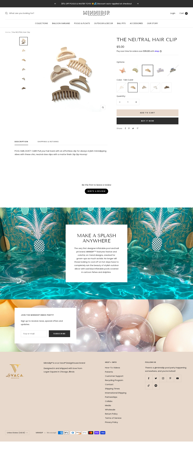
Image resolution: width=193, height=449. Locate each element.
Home (8, 32)
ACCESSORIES (136, 23)
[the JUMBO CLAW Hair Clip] (160, 66)
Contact (109, 384)
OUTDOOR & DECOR (103, 23)
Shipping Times (112, 388)
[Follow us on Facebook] (148, 378)
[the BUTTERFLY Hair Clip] (122, 66)
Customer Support (114, 376)
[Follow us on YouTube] (177, 378)
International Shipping (115, 392)
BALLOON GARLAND (61, 23)
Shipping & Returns (48, 142)
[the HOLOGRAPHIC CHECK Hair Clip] (172, 66)
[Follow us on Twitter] (156, 378)
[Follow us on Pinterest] (170, 378)
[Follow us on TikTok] (148, 385)
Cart (183, 13)
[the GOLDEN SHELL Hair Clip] (135, 66)
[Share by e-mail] (137, 128)
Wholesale (110, 409)
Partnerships (111, 397)
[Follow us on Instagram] (163, 378)
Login (172, 13)
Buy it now (147, 121)
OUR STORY (152, 23)
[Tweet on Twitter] (133, 128)
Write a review (96, 191)
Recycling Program (114, 380)
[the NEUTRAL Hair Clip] (147, 66)
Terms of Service (113, 418)
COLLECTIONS (41, 23)
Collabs (108, 401)
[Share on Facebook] (125, 128)
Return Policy (111, 413)
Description (21, 142)
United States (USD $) (16, 432)
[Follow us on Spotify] (156, 385)
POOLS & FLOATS (82, 23)
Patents (109, 371)
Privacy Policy (111, 422)
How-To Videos (112, 367)
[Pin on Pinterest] (129, 128)
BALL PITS (121, 23)
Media (108, 405)
